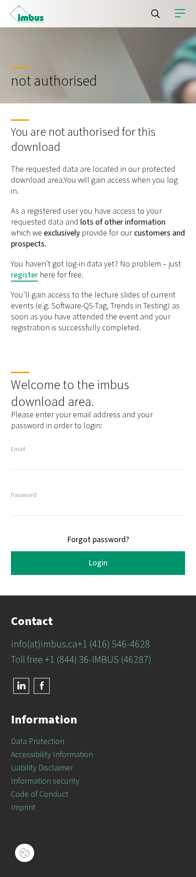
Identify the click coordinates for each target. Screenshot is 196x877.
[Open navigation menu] (180, 13)
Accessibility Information (52, 754)
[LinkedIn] (21, 686)
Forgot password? (98, 539)
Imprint (23, 807)
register (24, 275)
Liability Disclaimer (42, 768)
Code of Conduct (39, 794)
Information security (45, 781)
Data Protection (37, 741)
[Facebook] (42, 686)
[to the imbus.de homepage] (27, 14)
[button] (155, 13)
